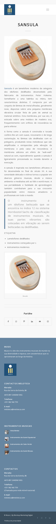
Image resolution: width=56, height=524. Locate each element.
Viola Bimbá (14, 431)
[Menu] (47, 9)
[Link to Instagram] (48, 321)
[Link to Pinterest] (46, 518)
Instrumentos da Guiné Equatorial (22, 437)
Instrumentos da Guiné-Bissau (21, 451)
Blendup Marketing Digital (23, 515)
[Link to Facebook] (37, 518)
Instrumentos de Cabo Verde (21, 444)
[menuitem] (47, 9)
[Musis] (23, 9)
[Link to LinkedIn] (50, 518)
